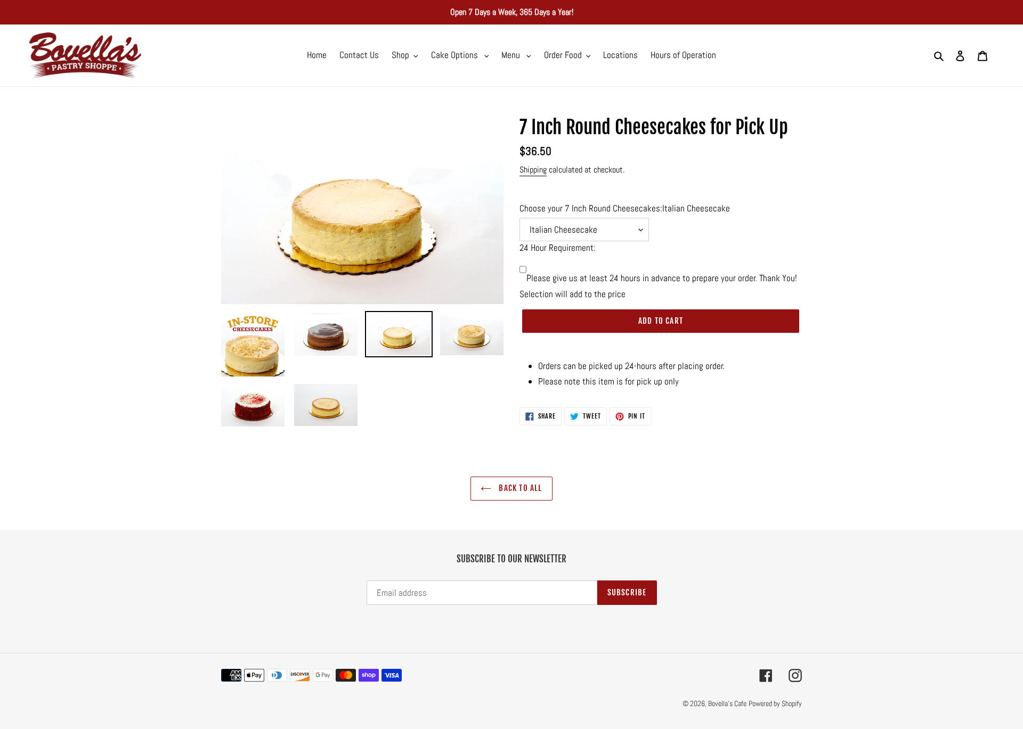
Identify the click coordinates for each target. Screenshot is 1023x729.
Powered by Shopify (775, 703)
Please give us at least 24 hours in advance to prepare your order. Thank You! (661, 278)
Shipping (533, 169)
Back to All (519, 488)
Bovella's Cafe (727, 703)
